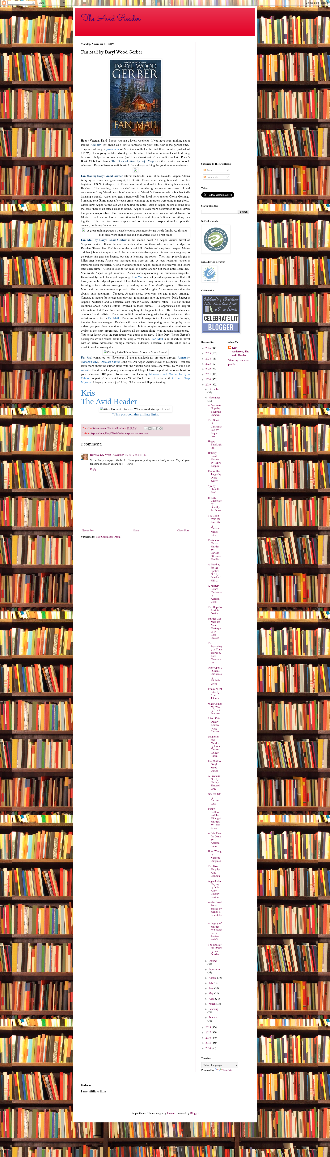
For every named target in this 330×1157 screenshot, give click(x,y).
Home (136, 530)
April (212, 998)
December (214, 389)
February (213, 1009)
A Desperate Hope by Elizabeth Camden (214, 410)
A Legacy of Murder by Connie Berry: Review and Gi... (215, 931)
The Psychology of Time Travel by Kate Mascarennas (215, 652)
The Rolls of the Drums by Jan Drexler (215, 949)
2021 (208, 374)
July (211, 983)
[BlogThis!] (150, 428)
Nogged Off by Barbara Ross (214, 798)
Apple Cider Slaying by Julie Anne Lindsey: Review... (214, 889)
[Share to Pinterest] (161, 428)
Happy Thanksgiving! (215, 445)
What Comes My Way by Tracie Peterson (215, 708)
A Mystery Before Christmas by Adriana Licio (215, 593)
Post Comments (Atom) (108, 536)
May (211, 993)
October (213, 961)
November (214, 397)
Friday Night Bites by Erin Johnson (215, 693)
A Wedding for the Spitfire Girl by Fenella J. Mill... (214, 572)
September (214, 969)
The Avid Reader (110, 18)
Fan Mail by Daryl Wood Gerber (214, 765)
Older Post (183, 530)
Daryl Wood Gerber (114, 433)
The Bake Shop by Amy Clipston (214, 870)
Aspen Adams (97, 433)
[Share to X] (153, 428)
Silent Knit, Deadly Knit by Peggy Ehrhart (214, 725)
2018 (208, 1027)
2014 (208, 1048)
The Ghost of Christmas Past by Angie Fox (215, 428)
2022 (208, 369)
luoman (171, 1113)
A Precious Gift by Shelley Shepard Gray (214, 782)
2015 (208, 1042)
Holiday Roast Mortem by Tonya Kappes (214, 459)
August (213, 978)
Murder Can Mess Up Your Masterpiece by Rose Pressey (214, 628)
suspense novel (142, 433)
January (213, 1017)
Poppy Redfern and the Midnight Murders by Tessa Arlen (214, 818)
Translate (227, 1070)
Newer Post (88, 530)
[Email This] (146, 428)
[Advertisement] (225, 99)
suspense (129, 433)
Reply (93, 469)
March (212, 1004)
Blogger (194, 1113)
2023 (208, 363)
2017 (208, 1032)
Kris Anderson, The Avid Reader (240, 351)
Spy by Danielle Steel (214, 489)
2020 (208, 379)
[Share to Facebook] (157, 428)
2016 (208, 1037)
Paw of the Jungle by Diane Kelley (214, 475)
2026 (208, 348)
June (211, 988)
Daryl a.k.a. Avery (100, 455)
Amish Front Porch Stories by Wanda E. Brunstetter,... (215, 910)
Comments (212, 177)
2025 (208, 353)
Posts (209, 170)
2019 (208, 384)
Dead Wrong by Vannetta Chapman (215, 855)
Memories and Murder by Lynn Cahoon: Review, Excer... (214, 746)
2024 (208, 358)
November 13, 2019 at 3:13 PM (129, 455)
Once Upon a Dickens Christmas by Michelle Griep (215, 675)
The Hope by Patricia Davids (215, 610)
